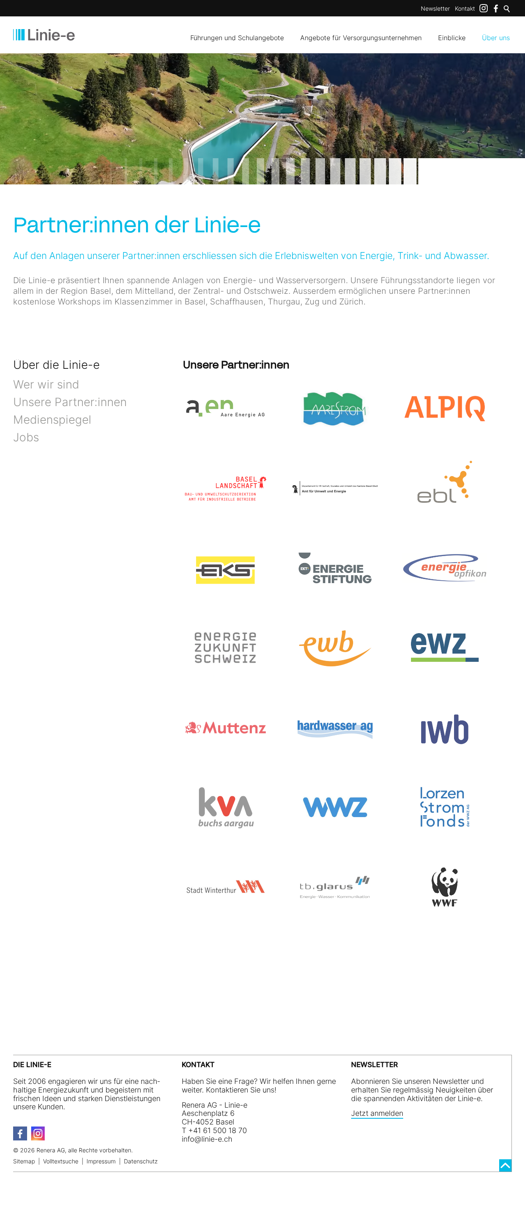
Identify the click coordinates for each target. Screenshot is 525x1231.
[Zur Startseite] (44, 35)
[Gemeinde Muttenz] (225, 727)
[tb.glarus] (334, 887)
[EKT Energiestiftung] (334, 568)
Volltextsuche (60, 1161)
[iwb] (444, 727)
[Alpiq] (444, 408)
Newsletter (435, 8)
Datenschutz (141, 1161)
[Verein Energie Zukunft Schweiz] (225, 647)
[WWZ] (334, 807)
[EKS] (225, 568)
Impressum (101, 1161)
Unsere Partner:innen (70, 402)
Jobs (26, 437)
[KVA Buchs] (225, 807)
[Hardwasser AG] (334, 727)
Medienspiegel (52, 420)
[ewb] (334, 647)
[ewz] (444, 647)
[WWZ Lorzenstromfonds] (444, 807)
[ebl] (444, 488)
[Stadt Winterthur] (225, 887)
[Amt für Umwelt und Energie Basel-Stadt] (334, 488)
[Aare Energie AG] (225, 408)
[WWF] (444, 887)
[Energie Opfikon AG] (444, 568)
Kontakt (465, 8)
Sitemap (24, 1161)
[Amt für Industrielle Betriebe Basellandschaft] (225, 488)
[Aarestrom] (334, 408)
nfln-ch (208, 1139)
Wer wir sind (46, 384)
